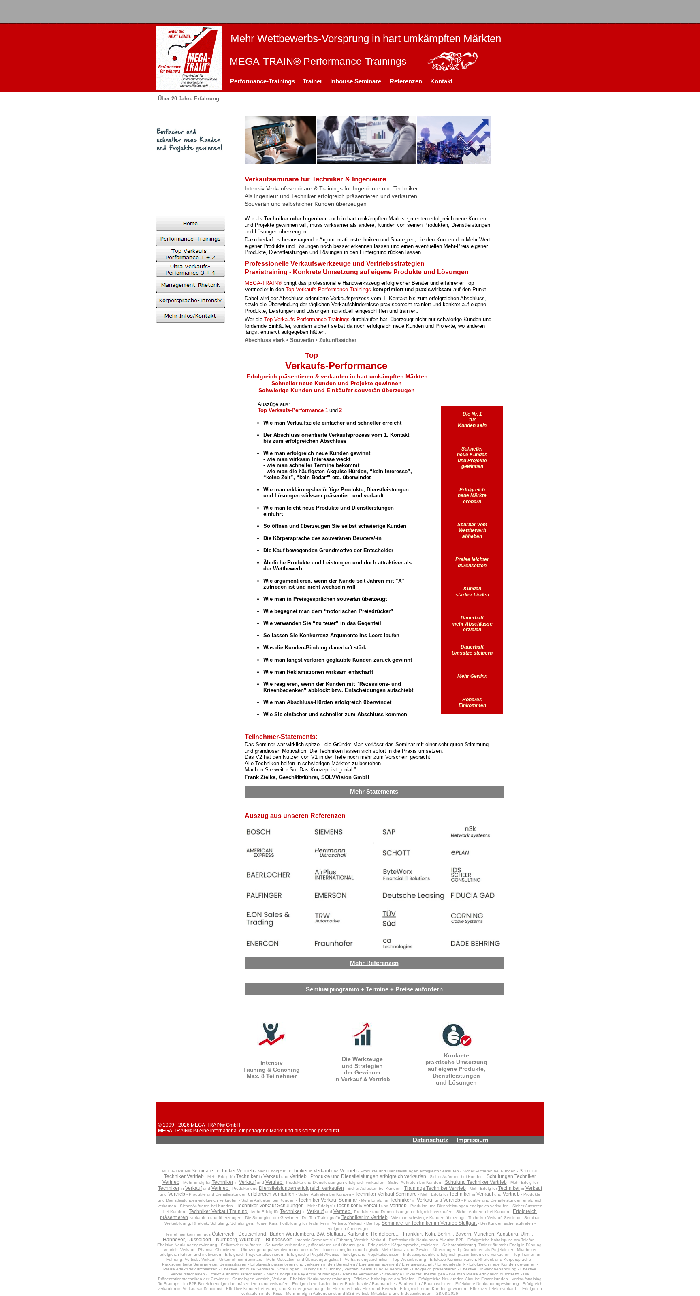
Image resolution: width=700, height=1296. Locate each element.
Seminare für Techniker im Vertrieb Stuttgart (429, 1223)
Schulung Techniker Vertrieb (476, 1182)
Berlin (444, 1234)
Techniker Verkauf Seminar (327, 1200)
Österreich (223, 1234)
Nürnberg (226, 1240)
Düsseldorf (199, 1240)
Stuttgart (336, 1234)
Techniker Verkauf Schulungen (270, 1205)
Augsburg (507, 1234)
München (484, 1234)
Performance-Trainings (262, 81)
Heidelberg (383, 1234)
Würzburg (250, 1240)
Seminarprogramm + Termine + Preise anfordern (374, 989)
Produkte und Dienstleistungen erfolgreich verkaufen (367, 1176)
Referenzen (406, 81)
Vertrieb (349, 1171)
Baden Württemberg (292, 1234)
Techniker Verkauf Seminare (386, 1194)
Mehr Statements (374, 791)
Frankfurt (413, 1234)
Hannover (174, 1240)
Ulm (525, 1234)
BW (320, 1234)
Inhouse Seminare (355, 81)
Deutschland (252, 1234)
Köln (430, 1234)
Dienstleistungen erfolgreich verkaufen (301, 1188)
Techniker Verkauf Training (218, 1211)
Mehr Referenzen (374, 962)
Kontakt (441, 81)
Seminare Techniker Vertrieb (223, 1171)
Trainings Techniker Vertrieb (435, 1188)
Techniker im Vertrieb (364, 1217)
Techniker (297, 1171)
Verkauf (322, 1171)
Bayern (463, 1234)
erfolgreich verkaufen (271, 1194)
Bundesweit (279, 1240)
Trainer (312, 81)
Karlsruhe (358, 1234)
